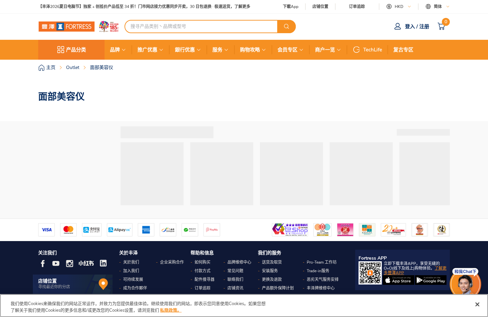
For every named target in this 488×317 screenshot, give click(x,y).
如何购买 (202, 262)
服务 (217, 49)
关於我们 (131, 262)
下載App (290, 6)
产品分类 (76, 49)
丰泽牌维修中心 (321, 288)
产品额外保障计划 (278, 288)
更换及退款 (272, 279)
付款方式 (202, 271)
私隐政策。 (171, 310)
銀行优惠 (185, 49)
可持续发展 (133, 279)
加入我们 (131, 271)
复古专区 (403, 49)
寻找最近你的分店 (54, 286)
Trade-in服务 (318, 271)
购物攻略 (250, 49)
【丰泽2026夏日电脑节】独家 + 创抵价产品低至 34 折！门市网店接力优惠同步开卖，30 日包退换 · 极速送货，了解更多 (144, 6)
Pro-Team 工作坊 (322, 262)
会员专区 (287, 49)
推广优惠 (147, 49)
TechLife (372, 49)
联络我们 (235, 279)
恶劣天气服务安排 (323, 279)
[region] (244, 305)
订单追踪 (357, 6)
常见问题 (235, 271)
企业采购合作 (172, 262)
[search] (286, 26)
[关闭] (477, 304)
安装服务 (270, 271)
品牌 (115, 49)
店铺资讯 (235, 288)
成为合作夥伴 (135, 288)
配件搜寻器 (204, 279)
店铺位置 (320, 6)
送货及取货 (272, 262)
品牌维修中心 (239, 262)
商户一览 (325, 49)
